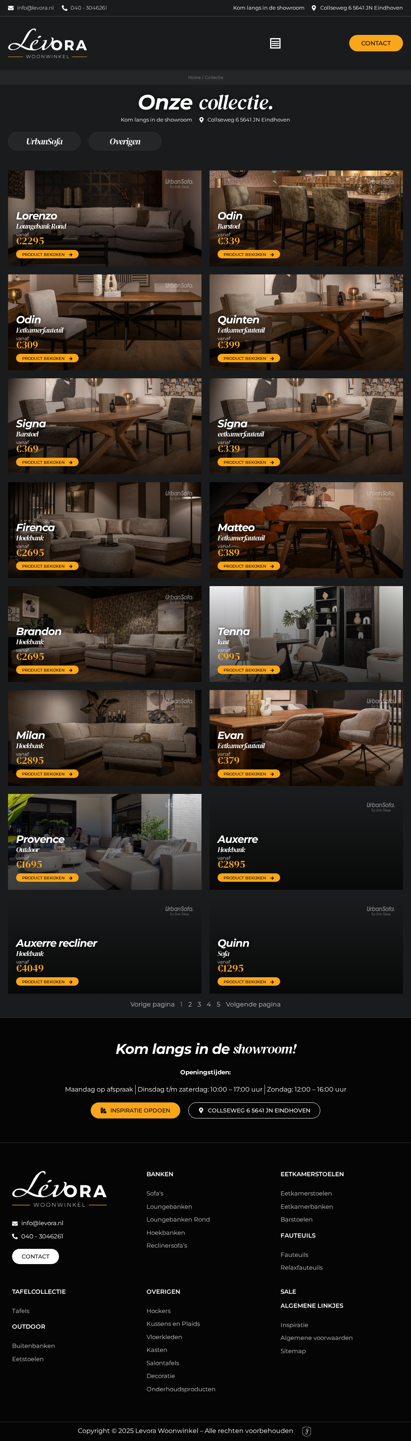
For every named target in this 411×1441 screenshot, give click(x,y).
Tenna (234, 631)
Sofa (223, 953)
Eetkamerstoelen (312, 1174)
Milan (30, 735)
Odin (230, 215)
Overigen (125, 141)
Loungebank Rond (41, 226)
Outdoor (27, 849)
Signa (31, 423)
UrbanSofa (44, 141)
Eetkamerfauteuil (39, 330)
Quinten (238, 319)
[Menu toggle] (275, 43)
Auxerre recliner (56, 943)
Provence (40, 839)
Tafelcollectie (39, 1291)
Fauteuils (298, 1235)
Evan (231, 735)
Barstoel (229, 226)
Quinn (233, 943)
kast (223, 642)
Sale (288, 1291)
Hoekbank (29, 538)
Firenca (35, 527)
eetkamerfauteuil (241, 434)
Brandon (38, 631)
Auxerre (238, 839)
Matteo (236, 527)
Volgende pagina (253, 1004)
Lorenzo (36, 215)
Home (194, 77)
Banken (159, 1174)
